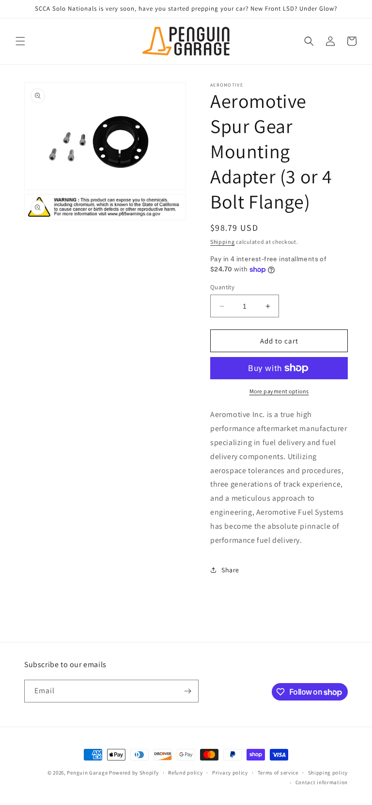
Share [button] (230, 570)
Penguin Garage (87, 772)
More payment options (279, 391)
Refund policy (185, 772)
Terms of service (278, 772)
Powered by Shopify (134, 772)
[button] (20, 41)
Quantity (222, 287)
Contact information (321, 782)
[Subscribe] (187, 691)
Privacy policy (230, 772)
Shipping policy (328, 772)
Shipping (222, 241)
